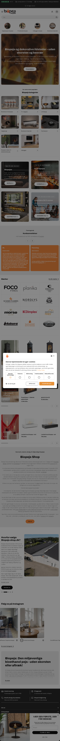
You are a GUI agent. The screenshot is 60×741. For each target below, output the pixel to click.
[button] (10, 384)
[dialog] (30, 370)
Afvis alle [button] (32, 383)
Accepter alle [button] (46, 383)
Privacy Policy (41, 370)
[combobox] (51, 356)
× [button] (53, 355)
